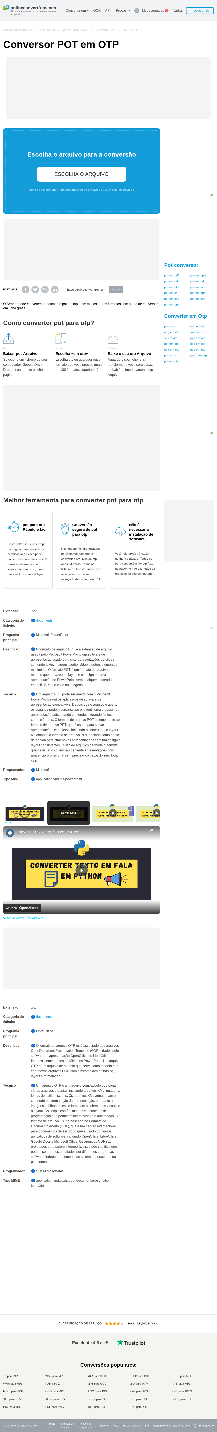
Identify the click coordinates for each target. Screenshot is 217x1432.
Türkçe (195, 1394)
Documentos (47, 29)
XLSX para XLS (55, 1399)
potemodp (171, 281)
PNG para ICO (138, 1406)
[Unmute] (10, 822)
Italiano (195, 1378)
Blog (147, 1425)
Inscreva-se (126, 189)
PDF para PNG (54, 1406)
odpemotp (198, 326)
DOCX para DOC (98, 1399)
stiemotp (170, 338)
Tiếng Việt (196, 1382)
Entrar (178, 10)
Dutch (194, 1390)
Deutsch (195, 1365)
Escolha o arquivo (81, 174)
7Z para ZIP (10, 1376)
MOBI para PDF (13, 1391)
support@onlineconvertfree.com (171, 1425)
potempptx (198, 275)
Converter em (75, 10)
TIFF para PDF (97, 1406)
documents (44, 620)
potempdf (171, 275)
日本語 (194, 1374)
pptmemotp (172, 355)
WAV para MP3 (54, 1376)
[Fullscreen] (43, 822)
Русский (195, 1353)
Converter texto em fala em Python (47, 832)
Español (195, 1361)
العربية (194, 1357)
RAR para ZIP (54, 1383)
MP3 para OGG (97, 1383)
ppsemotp (197, 338)
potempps (197, 292)
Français (196, 1369)
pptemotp (171, 361)
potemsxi (197, 287)
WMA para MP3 (12, 1383)
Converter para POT (75, 29)
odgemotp (171, 332)
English (195, 1349)
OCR (97, 10)
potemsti (170, 292)
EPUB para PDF (139, 1376)
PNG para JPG (138, 1391)
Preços (121, 10)
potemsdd (197, 298)
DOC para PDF (138, 1399)
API (108, 10)
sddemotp (171, 349)
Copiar (116, 289)
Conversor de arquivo (17, 29)
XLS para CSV (12, 1399)
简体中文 (196, 1399)
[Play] (5, 822)
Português (197, 1386)
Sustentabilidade (132, 1425)
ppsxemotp (198, 355)
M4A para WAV (138, 1383)
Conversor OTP (106, 29)
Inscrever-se (200, 10)
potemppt (171, 304)
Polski (194, 1407)
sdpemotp (197, 349)
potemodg (198, 281)
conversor (181, 265)
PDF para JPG (12, 1406)
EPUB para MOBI (182, 1376)
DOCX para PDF (182, 1399)
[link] (10, 833)
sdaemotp (197, 343)
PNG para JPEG (182, 1391)
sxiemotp (197, 332)
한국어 (194, 1403)
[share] (151, 830)
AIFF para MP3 (181, 1383)
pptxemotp (172, 326)
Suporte (104, 1425)
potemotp (171, 287)
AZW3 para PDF (98, 1391)
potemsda (171, 298)
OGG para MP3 (54, 1391)
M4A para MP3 (97, 1376)
